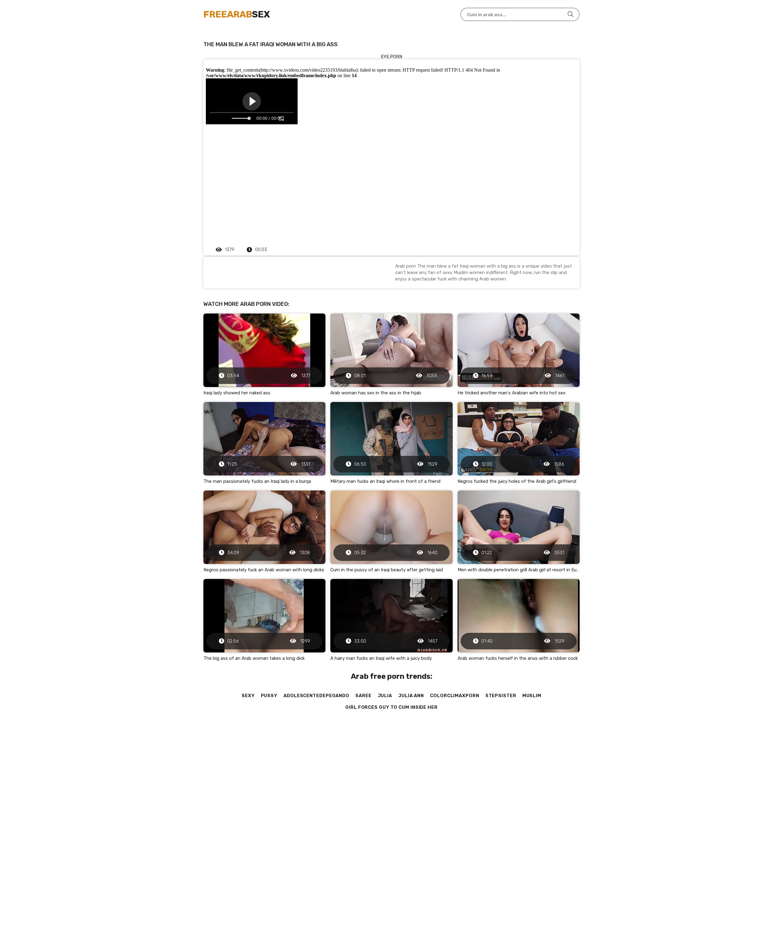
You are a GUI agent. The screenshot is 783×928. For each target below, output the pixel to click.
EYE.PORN (391, 56)
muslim (531, 695)
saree (363, 695)
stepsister (500, 695)
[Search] (570, 14)
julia (385, 695)
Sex (236, 14)
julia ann (411, 695)
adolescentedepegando (316, 695)
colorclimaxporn (454, 695)
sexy (248, 695)
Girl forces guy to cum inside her (391, 707)
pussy (269, 695)
